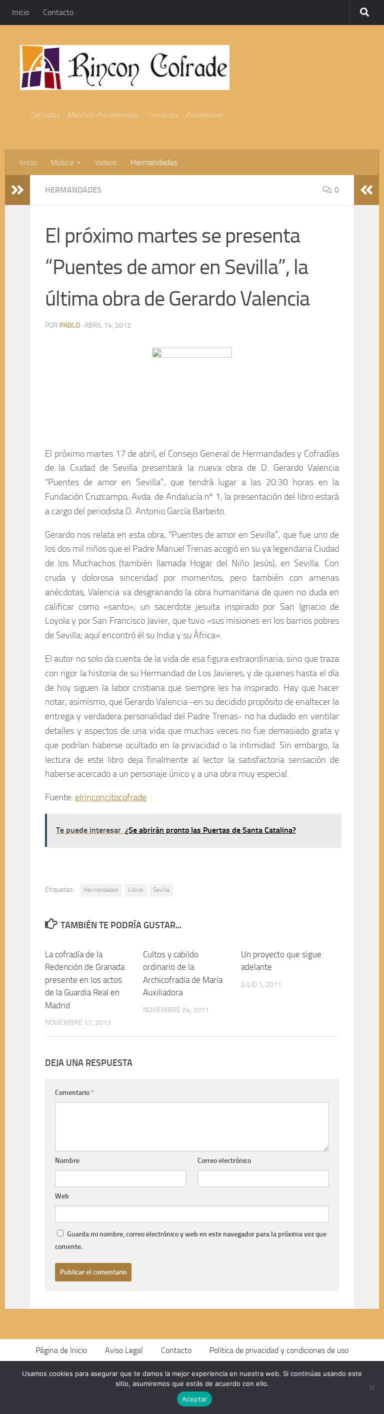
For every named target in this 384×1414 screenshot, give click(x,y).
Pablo (70, 325)
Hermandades (153, 162)
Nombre (67, 1160)
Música (62, 162)
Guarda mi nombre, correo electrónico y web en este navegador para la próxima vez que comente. (190, 1240)
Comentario (74, 1092)
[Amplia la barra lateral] (17, 190)
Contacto (58, 12)
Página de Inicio (61, 1350)
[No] (371, 1387)
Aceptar (195, 1399)
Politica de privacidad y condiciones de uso (279, 1350)
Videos (105, 162)
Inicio (20, 12)
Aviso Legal (124, 1350)
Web (62, 1196)
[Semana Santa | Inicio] (125, 67)
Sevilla (161, 889)
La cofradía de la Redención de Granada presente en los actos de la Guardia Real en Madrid (84, 979)
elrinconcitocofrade (110, 797)
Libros (136, 889)
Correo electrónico (224, 1160)
